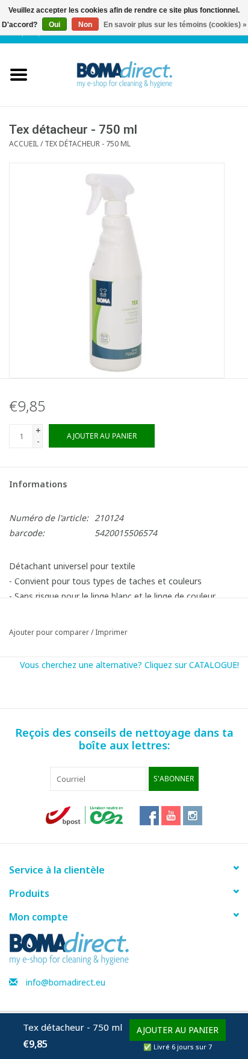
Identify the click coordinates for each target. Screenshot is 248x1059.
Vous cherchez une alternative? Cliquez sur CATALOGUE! (129, 664)
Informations (38, 484)
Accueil (24, 144)
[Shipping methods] (85, 814)
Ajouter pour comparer (50, 632)
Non (85, 24)
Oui (54, 24)
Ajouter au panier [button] (178, 1030)
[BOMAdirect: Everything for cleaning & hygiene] (143, 74)
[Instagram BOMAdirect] (192, 815)
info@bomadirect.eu (65, 982)
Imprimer (111, 632)
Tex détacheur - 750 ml (88, 144)
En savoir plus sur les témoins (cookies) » (175, 24)
